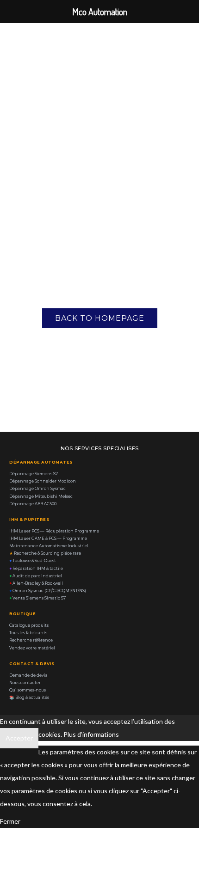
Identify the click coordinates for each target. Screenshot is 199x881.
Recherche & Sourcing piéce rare (45, 553)
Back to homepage (99, 318)
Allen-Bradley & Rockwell (36, 583)
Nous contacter (25, 682)
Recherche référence (31, 640)
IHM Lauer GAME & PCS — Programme (48, 538)
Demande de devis (28, 675)
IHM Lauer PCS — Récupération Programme (54, 531)
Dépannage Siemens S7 (33, 473)
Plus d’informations (91, 734)
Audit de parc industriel (35, 576)
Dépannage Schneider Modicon (42, 481)
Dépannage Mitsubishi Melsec (41, 496)
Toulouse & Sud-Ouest (32, 560)
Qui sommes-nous (27, 690)
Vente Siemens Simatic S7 (37, 598)
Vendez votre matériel (32, 648)
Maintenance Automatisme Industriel (48, 546)
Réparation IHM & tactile (36, 568)
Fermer (10, 821)
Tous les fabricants (28, 632)
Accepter (19, 738)
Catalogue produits (29, 625)
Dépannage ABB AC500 (32, 504)
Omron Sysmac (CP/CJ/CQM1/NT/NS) (47, 590)
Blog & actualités (29, 697)
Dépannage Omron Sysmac (37, 488)
